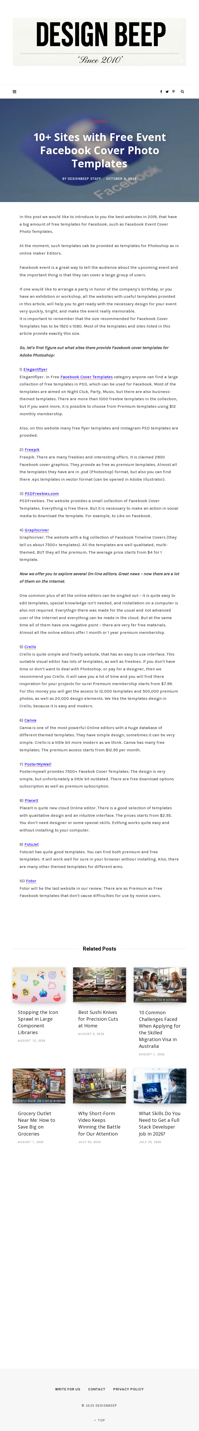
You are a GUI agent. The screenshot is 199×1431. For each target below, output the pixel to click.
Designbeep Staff (84, 179)
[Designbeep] (99, 42)
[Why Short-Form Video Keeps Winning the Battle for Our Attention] (99, 1086)
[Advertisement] (51, 1250)
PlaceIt (31, 800)
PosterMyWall (37, 764)
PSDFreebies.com (42, 493)
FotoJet (31, 844)
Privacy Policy (128, 1389)
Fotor (31, 880)
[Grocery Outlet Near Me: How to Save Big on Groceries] (39, 1086)
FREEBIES (99, 121)
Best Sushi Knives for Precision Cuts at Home (98, 1019)
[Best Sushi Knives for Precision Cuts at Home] (99, 984)
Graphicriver (37, 530)
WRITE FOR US (67, 1389)
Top (101, 1420)
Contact (96, 1389)
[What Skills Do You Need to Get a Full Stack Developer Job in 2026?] (160, 1086)
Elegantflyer (35, 369)
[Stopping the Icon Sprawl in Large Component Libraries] (39, 984)
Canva (30, 720)
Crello (30, 646)
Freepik (32, 449)
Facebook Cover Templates (86, 376)
